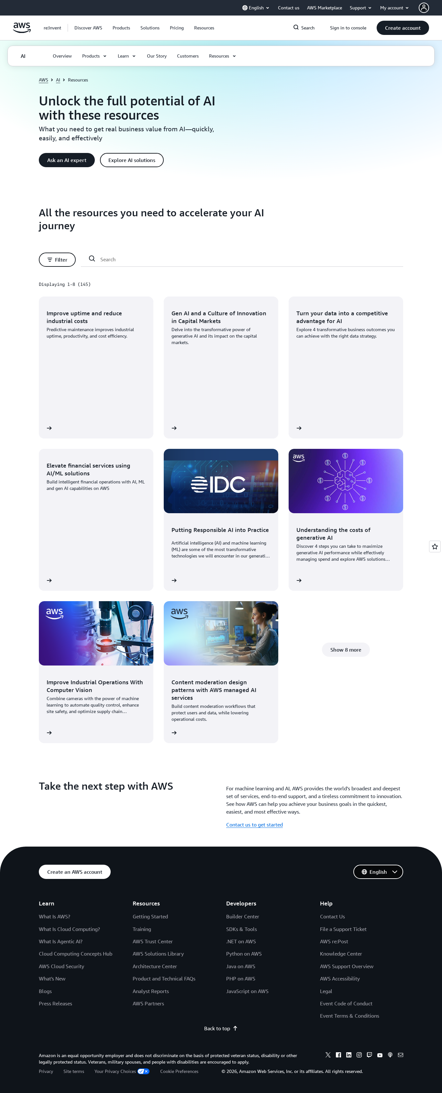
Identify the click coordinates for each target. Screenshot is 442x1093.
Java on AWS (240, 966)
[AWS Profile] (424, 8)
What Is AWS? (54, 916)
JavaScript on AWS (247, 991)
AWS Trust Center (153, 941)
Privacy (46, 1071)
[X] (328, 1055)
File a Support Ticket (343, 929)
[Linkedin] (348, 1055)
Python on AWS (244, 953)
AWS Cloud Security (61, 966)
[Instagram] (359, 1055)
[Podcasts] (390, 1055)
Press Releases (55, 1003)
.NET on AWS (241, 941)
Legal (326, 991)
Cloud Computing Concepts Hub (75, 953)
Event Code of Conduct (346, 1003)
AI (58, 79)
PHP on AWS (240, 978)
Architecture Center (155, 966)
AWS (43, 79)
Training (142, 929)
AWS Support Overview (346, 966)
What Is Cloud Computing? (69, 929)
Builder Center (242, 916)
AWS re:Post (334, 941)
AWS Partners (148, 1003)
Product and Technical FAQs (164, 978)
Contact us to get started (254, 824)
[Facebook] (338, 1055)
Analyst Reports (151, 991)
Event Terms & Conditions (349, 1015)
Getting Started (150, 916)
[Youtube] (379, 1055)
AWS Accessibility (340, 978)
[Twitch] (369, 1055)
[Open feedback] (435, 546)
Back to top (217, 1028)
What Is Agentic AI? (61, 941)
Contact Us (332, 916)
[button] (88, 28)
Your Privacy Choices (115, 1071)
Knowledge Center (341, 953)
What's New (52, 978)
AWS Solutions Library (158, 953)
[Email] (400, 1055)
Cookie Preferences (179, 1071)
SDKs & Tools (241, 929)
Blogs (45, 991)
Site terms (73, 1071)
